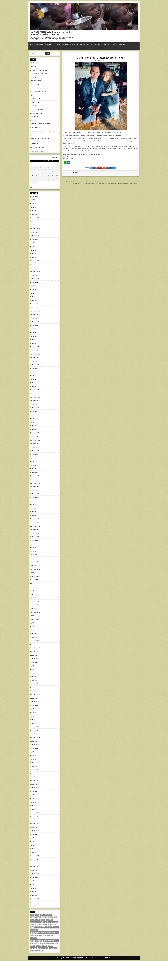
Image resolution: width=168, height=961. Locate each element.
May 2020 (33, 465)
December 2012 (35, 777)
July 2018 (33, 544)
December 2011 (35, 820)
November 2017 (35, 569)
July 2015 (33, 666)
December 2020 (35, 440)
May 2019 (33, 508)
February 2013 (34, 770)
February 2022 (34, 390)
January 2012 (34, 816)
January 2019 (34, 522)
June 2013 (33, 755)
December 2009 (35, 906)
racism (32, 950)
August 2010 (34, 877)
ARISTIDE (33, 66)
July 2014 (33, 709)
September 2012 (35, 788)
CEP (31, 920)
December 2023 (35, 311)
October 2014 (34, 698)
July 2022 (33, 372)
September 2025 (35, 236)
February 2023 (34, 347)
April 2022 (33, 383)
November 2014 (35, 694)
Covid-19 (40, 922)
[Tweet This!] (91, 168)
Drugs (32, 924)
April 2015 (33, 676)
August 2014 (34, 705)
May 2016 (33, 630)
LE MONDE (33, 106)
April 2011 (33, 848)
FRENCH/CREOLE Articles (36, 48)
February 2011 (34, 856)
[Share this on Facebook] (93, 168)
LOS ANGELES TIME (36, 113)
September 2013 (35, 745)
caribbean (44, 917)
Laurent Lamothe (48, 943)
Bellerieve (32, 917)
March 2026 (33, 214)
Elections (122, 44)
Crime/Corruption (62, 44)
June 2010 (33, 884)
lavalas (55, 943)
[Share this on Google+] (96, 168)
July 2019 (33, 501)
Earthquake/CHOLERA (110, 44)
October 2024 (34, 275)
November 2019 (35, 486)
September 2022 (35, 365)
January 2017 (34, 605)
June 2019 (33, 504)
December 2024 (35, 268)
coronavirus (49, 920)
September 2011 (35, 831)
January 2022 (34, 393)
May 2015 (33, 673)
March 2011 (33, 852)
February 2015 (34, 684)
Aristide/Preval (49, 44)
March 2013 (33, 766)
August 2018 (34, 540)
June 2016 (33, 626)
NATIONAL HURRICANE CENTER (40, 124)
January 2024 (34, 307)
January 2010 (34, 902)
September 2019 (35, 494)
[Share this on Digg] (108, 168)
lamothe (40, 943)
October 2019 (34, 490)
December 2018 (35, 526)
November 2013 (35, 737)
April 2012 (33, 805)
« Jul (31, 187)
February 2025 (34, 261)
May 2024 (33, 293)
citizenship (36, 920)
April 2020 (33, 469)
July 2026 (33, 200)
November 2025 (35, 228)
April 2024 (33, 296)
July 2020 (33, 458)
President (40, 948)
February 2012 (34, 813)
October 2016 (34, 615)
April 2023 (33, 339)
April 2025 (33, 253)
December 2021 (35, 397)
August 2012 (34, 791)
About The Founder (80, 48)
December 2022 (35, 354)
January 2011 (34, 859)
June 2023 (33, 332)
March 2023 (33, 343)
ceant (55, 917)
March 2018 (33, 555)
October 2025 (34, 232)
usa (36, 950)
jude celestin (33, 943)
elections (50, 924)
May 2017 (33, 590)
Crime (45, 922)
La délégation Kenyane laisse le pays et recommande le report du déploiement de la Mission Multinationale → (106, 183)
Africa (31, 915)
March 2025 (33, 257)
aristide (37, 915)
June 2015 (33, 669)
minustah (38, 946)
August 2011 (34, 834)
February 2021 (34, 433)
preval (46, 948)
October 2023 (34, 318)
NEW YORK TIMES (35, 127)
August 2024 (34, 282)
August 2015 (34, 662)
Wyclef (40, 950)
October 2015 (34, 655)
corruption (33, 922)
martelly (32, 946)
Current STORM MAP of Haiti (38, 70)
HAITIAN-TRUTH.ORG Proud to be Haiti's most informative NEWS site (51, 33)
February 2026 (34, 218)
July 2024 (33, 286)
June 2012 (33, 798)
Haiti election (33, 938)
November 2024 (35, 271)
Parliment (50, 946)
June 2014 (33, 712)
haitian (32, 935)
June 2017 (33, 587)
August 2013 (34, 748)
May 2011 (33, 845)
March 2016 (33, 637)
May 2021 (33, 422)
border (38, 917)
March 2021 (33, 429)
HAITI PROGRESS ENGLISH (38, 88)
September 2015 (35, 658)
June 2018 (33, 547)
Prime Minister (53, 948)
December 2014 (35, 691)
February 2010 (34, 899)
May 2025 (33, 250)
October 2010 (34, 870)
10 (36, 171)
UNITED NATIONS (35, 144)
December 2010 (35, 863)
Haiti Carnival (49, 935)
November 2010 (35, 866)
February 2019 (34, 519)
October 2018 (34, 533)
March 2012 (33, 809)
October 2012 (34, 784)
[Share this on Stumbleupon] (105, 168)
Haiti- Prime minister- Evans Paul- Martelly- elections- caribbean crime (43, 932)
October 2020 (34, 447)
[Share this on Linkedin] (111, 168)
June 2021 (33, 418)
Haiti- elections (34, 930)
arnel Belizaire (48, 915)
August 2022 (34, 368)
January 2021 (34, 436)
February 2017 (34, 601)
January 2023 (34, 350)
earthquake (38, 924)
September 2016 (35, 619)
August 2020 (34, 454)
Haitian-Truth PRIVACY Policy (96, 48)
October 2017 (34, 572)
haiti (55, 924)
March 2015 (33, 680)
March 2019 (33, 515)
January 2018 (34, 562)
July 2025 (33, 243)
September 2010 (35, 874)
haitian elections (40, 935)
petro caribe (33, 948)
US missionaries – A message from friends (101, 57)
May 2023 (33, 336)
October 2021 (34, 404)
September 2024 (35, 279)
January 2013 (34, 773)
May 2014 (33, 716)
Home (31, 44)
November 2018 (35, 529)
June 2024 (33, 289)
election (44, 924)
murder (44, 946)
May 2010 (33, 888)
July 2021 (33, 415)
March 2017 (33, 598)
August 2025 (34, 239)
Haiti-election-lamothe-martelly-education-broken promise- (42, 927)
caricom (50, 917)
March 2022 (33, 386)
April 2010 (33, 891)
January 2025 (34, 264)
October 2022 (34, 361)
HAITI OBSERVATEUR (36, 84)
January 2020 (34, 479)
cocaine (43, 920)
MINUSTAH (33, 120)
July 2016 (33, 623)
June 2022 (33, 375)
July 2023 (33, 329)
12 (44, 171)
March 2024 (33, 300)
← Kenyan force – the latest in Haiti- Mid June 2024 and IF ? (80, 181)
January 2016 (34, 644)
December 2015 (35, 648)
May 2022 (33, 379)
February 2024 (34, 304)
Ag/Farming (39, 44)
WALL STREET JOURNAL (37, 147)
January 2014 (34, 730)
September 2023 (35, 322)
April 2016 (33, 633)
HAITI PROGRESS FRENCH (38, 91)
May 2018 (33, 551)
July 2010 (33, 881)
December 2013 (35, 734)
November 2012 (35, 780)
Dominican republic (52, 922)
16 (32, 175)
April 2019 (33, 512)
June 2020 (33, 461)
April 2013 (33, 762)
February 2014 (34, 727)
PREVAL (32, 134)
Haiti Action (33, 77)
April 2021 (33, 426)
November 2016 (35, 612)
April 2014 (33, 719)
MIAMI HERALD (34, 116)
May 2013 (33, 759)
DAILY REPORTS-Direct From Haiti (79, 44)
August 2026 (34, 196)
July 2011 (33, 838)
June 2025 (33, 246)
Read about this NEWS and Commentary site (59, 48)
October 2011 (34, 827)
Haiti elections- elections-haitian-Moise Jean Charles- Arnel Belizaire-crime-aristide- (43, 940)
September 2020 (35, 451)
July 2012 (33, 795)
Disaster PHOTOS (96, 44)
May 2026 (33, 207)
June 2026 (33, 203)
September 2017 (35, 576)
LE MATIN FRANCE (35, 102)
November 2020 (35, 443)
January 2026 (34, 221)
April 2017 (33, 594)
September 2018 (35, 537)
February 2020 (34, 476)
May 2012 (33, 802)
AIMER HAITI (34, 63)
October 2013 (34, 741)
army (42, 915)
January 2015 (34, 687)
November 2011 (35, 823)
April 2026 (33, 210)
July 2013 (33, 752)
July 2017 (33, 583)
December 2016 (35, 608)
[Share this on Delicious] (114, 168)
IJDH (31, 95)
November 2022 (35, 357)
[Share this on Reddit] (102, 168)
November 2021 (35, 400)
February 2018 (34, 558)
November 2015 (35, 651)
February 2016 (34, 641)
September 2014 (35, 702)
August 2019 (34, 497)
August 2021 (34, 411)
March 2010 (33, 895)
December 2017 (35, 565)
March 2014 (33, 723)
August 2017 (34, 580)
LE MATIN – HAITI (35, 99)
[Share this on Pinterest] (99, 168)
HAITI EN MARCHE (35, 81)
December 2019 (35, 483)
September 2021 (35, 408)
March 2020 (33, 472)
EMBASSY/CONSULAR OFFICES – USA (41, 73)
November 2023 (35, 314)
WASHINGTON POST (36, 151)
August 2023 (34, 325)
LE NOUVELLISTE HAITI (37, 109)
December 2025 (35, 225)
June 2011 (33, 841)
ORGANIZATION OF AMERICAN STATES (42, 131)
